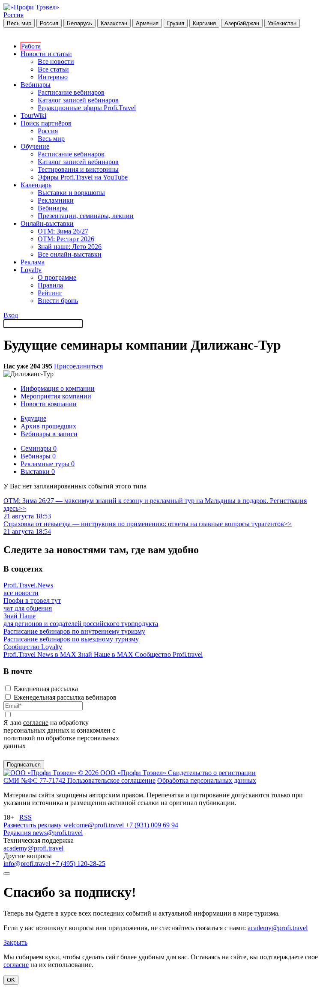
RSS (25, 817)
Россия (13, 14)
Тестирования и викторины (78, 169)
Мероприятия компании (56, 396)
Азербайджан (241, 23)
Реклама (33, 262)
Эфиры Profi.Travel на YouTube (83, 177)
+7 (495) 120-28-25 (78, 863)
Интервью (53, 77)
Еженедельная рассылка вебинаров (65, 697)
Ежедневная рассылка (46, 688)
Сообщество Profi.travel (169, 654)
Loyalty (31, 269)
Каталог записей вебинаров (78, 100)
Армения (147, 23)
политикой (19, 738)
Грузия (175, 23)
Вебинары (36, 84)
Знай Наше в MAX (106, 654)
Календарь (36, 185)
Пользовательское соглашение (111, 780)
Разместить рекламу (33, 825)
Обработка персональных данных (206, 780)
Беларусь (79, 23)
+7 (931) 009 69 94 (152, 825)
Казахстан (114, 23)
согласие (35, 722)
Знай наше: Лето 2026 (70, 246)
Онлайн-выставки (47, 223)
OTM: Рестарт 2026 (66, 239)
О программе (57, 277)
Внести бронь (58, 300)
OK (11, 980)
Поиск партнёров (46, 123)
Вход (10, 315)
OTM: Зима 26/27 (63, 231)
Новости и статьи (46, 53)
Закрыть (15, 942)
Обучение (35, 146)
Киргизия (204, 23)
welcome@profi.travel (94, 825)
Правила (50, 285)
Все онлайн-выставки (70, 254)
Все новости (56, 61)
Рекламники (56, 200)
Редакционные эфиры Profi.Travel (87, 107)
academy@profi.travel (33, 848)
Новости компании (49, 403)
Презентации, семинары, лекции (86, 215)
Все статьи (53, 69)
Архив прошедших (48, 426)
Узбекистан (282, 23)
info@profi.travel (27, 863)
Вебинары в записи (49, 433)
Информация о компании (58, 388)
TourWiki (33, 115)
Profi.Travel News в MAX (40, 654)
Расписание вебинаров (71, 92)
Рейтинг (50, 292)
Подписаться (24, 764)
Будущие (33, 418)
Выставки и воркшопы (71, 192)
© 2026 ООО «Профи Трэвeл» (123, 772)
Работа (31, 46)
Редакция (18, 832)
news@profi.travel (58, 832)
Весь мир (19, 23)
